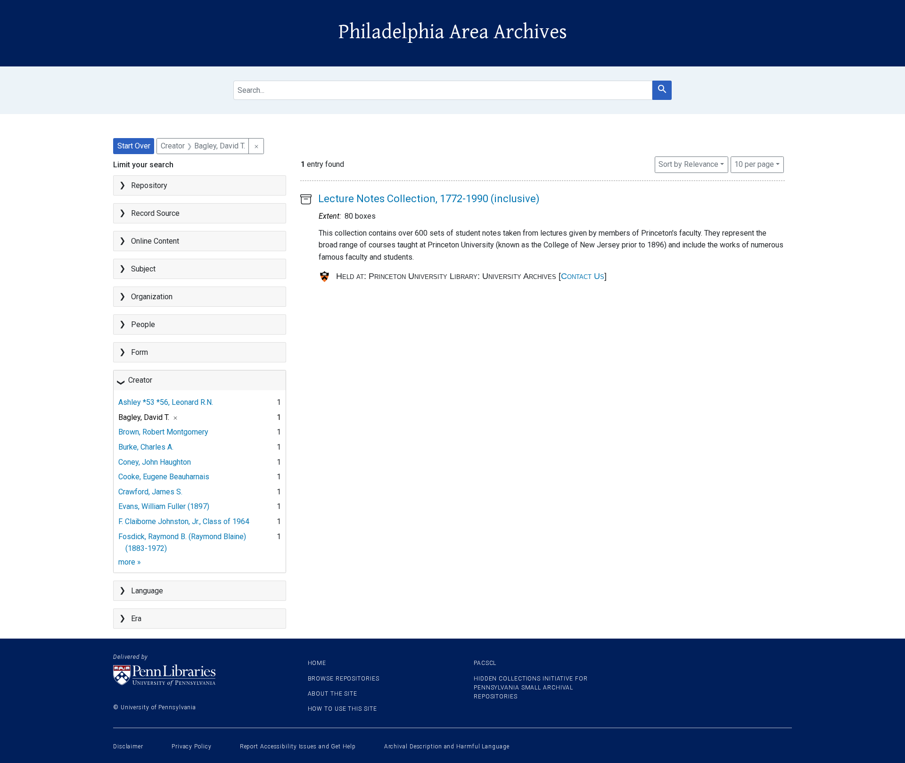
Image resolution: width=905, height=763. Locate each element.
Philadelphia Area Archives (452, 32)
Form (139, 352)
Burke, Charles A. (145, 447)
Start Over (133, 145)
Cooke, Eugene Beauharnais (163, 476)
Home (317, 663)
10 (754, 164)
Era (136, 618)
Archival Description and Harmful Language (447, 746)
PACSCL (485, 663)
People (143, 324)
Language (147, 590)
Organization (152, 296)
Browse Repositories (343, 678)
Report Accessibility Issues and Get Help (298, 746)
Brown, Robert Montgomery (163, 431)
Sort (688, 164)
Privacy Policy (192, 746)
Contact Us (582, 276)
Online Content (155, 241)
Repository (149, 185)
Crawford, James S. (150, 491)
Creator (140, 380)
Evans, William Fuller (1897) (163, 506)
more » (129, 562)
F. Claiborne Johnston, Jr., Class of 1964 (183, 521)
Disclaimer (128, 746)
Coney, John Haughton (154, 462)
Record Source (155, 213)
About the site (333, 693)
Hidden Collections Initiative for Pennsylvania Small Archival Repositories (531, 687)
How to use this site (342, 709)
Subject (143, 268)
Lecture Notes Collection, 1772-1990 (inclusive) (429, 199)
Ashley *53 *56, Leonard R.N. (165, 402)
